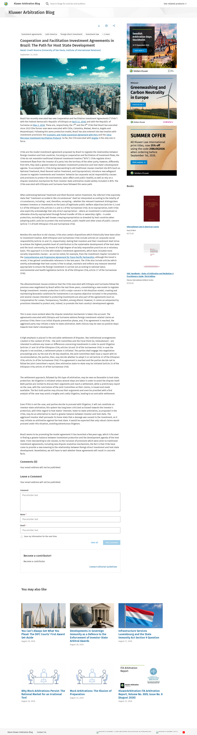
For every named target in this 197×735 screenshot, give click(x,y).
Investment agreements (31, 34)
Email (23, 525)
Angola (95, 138)
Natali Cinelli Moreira (30, 50)
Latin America (51, 34)
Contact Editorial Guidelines (103, 566)
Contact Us (41, 732)
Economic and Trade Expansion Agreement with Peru (72, 135)
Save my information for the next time (40, 536)
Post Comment (111, 542)
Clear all (94, 542)
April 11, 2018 (79, 121)
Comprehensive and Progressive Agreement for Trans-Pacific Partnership (59, 257)
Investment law (92, 34)
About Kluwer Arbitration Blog (20, 732)
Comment (24, 490)
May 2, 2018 (39, 125)
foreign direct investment (71, 34)
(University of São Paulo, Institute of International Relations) (71, 50)
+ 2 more (106, 34)
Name (23, 514)
